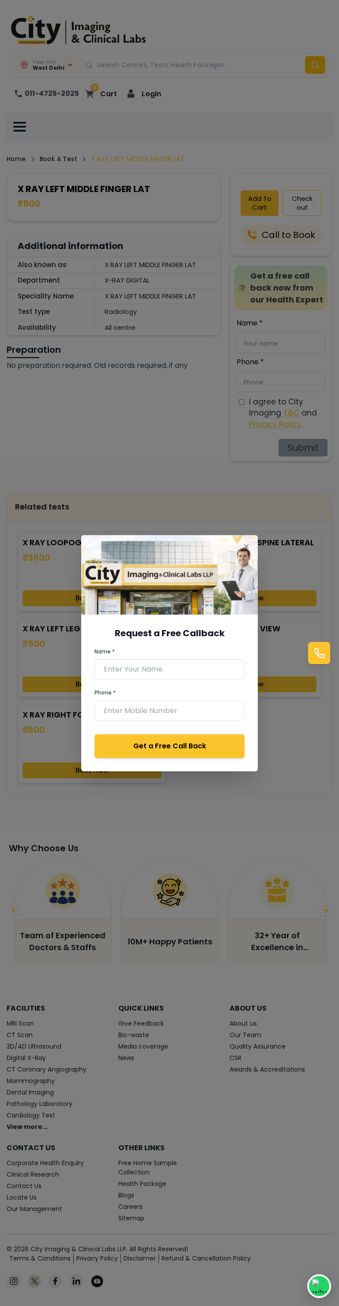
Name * (104, 651)
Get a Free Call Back (169, 746)
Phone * (105, 692)
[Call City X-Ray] (319, 653)
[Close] (246, 547)
